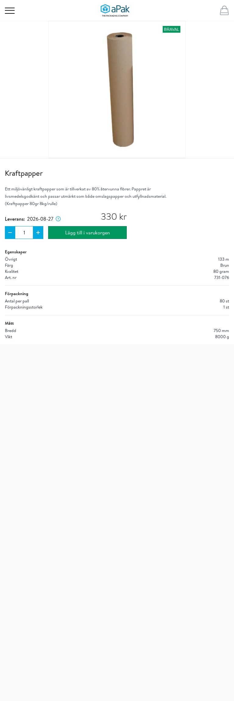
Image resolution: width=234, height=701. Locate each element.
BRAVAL (171, 29)
